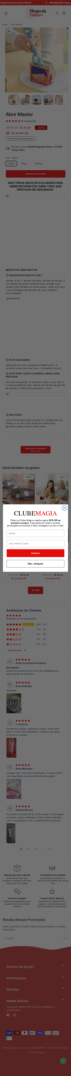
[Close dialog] (64, 508)
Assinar (35, 553)
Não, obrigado (35, 563)
